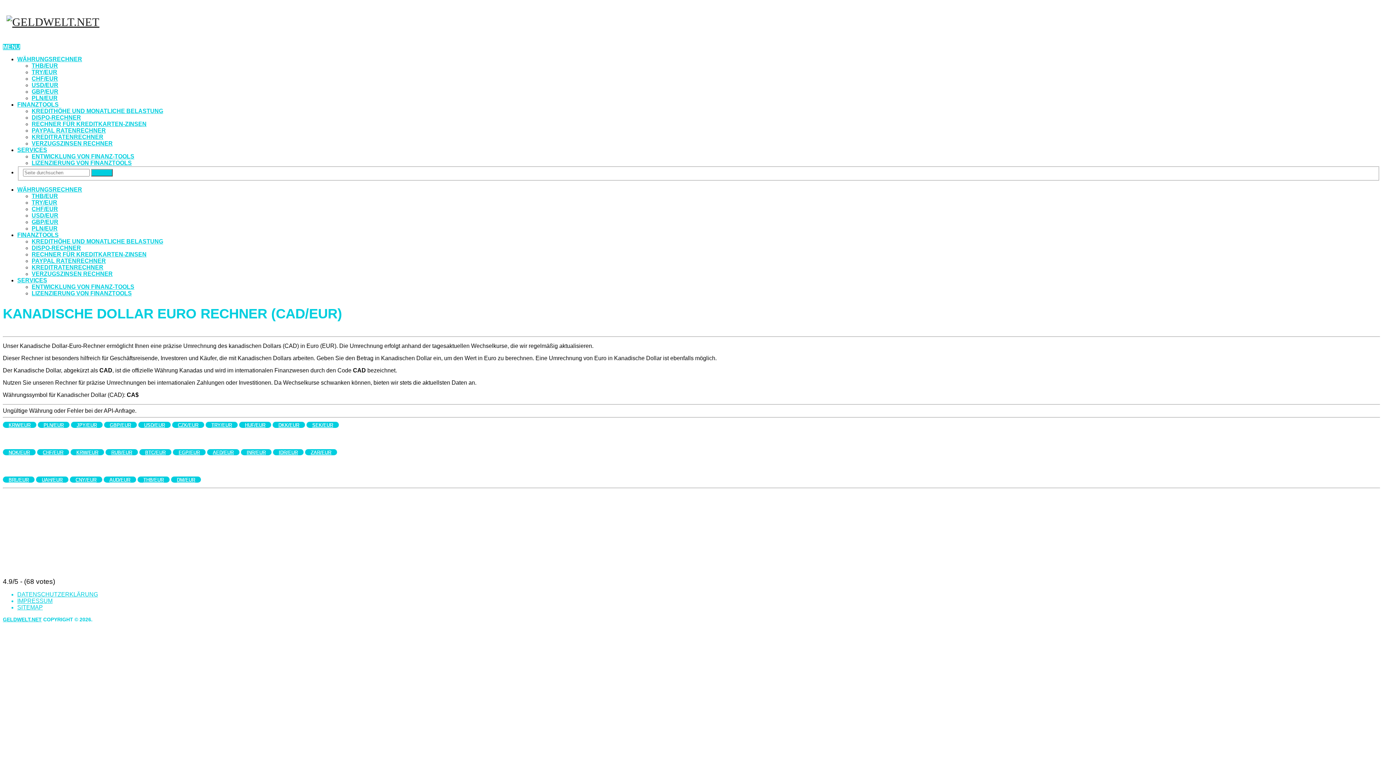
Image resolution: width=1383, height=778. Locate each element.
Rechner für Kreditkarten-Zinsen (89, 124)
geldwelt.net (22, 619)
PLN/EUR (45, 98)
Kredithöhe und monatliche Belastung (97, 111)
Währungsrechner (49, 59)
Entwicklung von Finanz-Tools (83, 156)
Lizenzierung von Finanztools (82, 163)
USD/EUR (45, 85)
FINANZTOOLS (38, 105)
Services (32, 150)
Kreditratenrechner (67, 137)
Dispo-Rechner (56, 118)
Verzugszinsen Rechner (72, 143)
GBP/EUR (45, 92)
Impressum (35, 601)
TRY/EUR (44, 72)
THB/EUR (45, 66)
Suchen (102, 172)
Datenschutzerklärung (57, 594)
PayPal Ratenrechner (69, 131)
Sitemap (30, 607)
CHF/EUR (45, 79)
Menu (11, 47)
